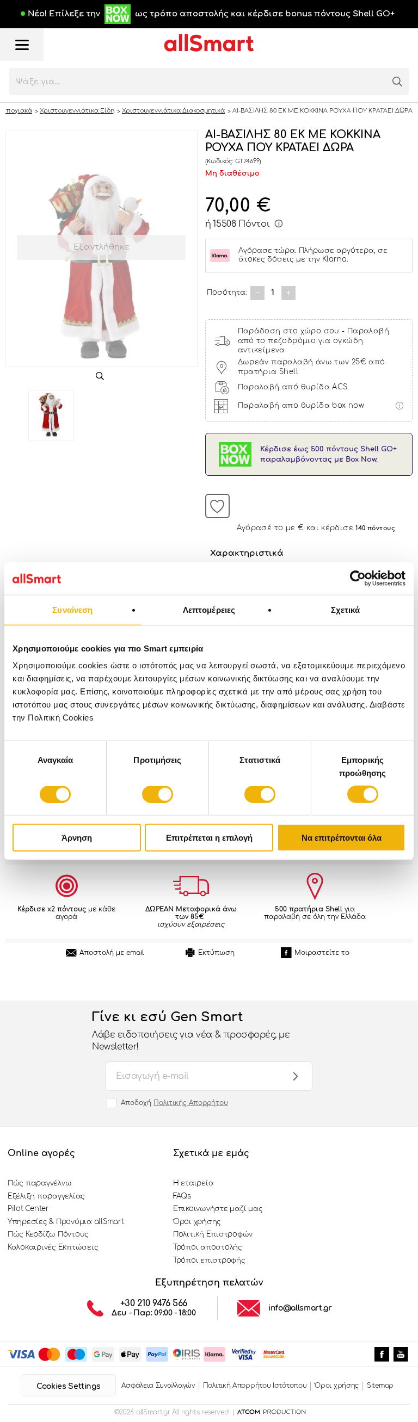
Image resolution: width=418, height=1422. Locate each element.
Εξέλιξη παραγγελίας (46, 1196)
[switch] (157, 794)
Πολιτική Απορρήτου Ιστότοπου (255, 1385)
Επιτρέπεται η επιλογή (209, 837)
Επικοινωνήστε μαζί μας (217, 1209)
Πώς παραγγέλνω (39, 1183)
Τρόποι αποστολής (207, 1247)
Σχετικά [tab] (345, 609)
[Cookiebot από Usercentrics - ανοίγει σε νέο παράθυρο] (357, 578)
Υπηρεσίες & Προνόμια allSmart (66, 1222)
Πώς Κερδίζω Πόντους (48, 1234)
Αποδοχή (174, 1103)
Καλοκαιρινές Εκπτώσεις (53, 1247)
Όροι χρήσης (197, 1222)
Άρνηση (77, 837)
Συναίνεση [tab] (72, 609)
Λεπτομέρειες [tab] (209, 609)
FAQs (182, 1196)
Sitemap (380, 1385)
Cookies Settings (68, 1386)
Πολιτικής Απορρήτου (190, 1103)
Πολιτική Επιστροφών (213, 1234)
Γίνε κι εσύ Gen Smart (191, 1031)
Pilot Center (28, 1209)
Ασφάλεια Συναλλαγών (157, 1385)
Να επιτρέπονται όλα (342, 837)
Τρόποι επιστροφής (209, 1260)
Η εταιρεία (193, 1183)
